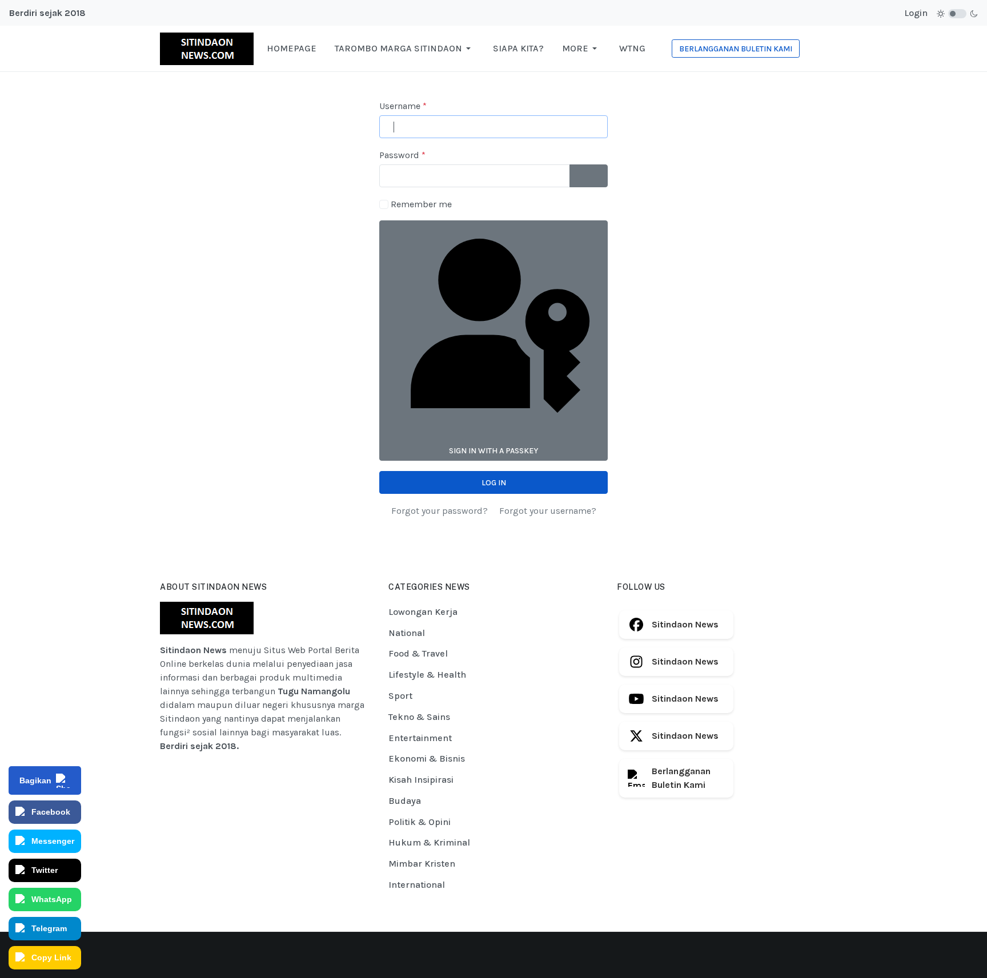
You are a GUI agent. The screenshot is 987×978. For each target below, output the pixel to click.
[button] (405, 48)
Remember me (421, 204)
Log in (494, 483)
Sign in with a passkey (493, 451)
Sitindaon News (685, 624)
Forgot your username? (547, 510)
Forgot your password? (439, 510)
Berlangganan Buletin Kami (681, 778)
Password (402, 155)
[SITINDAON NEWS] (207, 47)
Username (403, 105)
